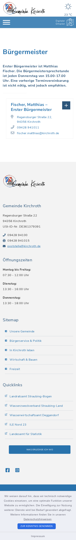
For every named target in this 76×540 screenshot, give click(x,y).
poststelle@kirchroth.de (24, 246)
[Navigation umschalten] (6, 22)
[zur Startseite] (24, 8)
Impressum (38, 536)
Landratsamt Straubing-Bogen (31, 396)
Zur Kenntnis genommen (36, 526)
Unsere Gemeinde (22, 331)
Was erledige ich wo (39, 449)
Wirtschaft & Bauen (23, 360)
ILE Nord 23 (18, 425)
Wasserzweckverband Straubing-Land (36, 406)
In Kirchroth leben (22, 350)
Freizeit (15, 369)
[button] (39, 105)
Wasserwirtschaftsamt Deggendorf (34, 415)
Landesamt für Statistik (26, 434)
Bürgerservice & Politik (26, 341)
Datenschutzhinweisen (38, 519)
